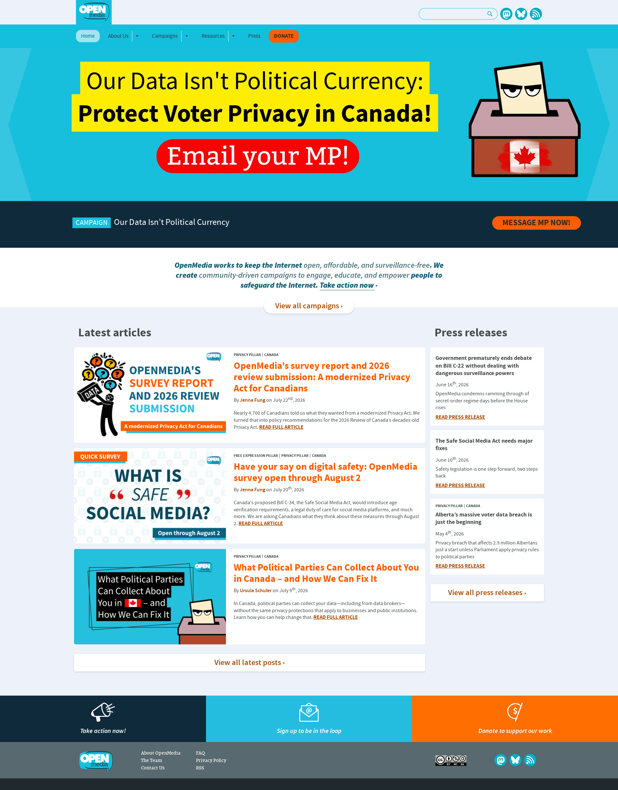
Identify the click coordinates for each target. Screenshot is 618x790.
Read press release (460, 417)
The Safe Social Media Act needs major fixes (484, 444)
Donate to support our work (515, 731)
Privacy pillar (247, 355)
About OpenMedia (161, 753)
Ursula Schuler (256, 590)
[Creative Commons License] (450, 760)
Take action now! (103, 731)
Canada (271, 355)
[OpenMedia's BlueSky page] (521, 14)
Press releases (471, 333)
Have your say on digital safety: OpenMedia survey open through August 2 (325, 472)
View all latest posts (247, 663)
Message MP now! (536, 222)
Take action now (347, 285)
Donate (284, 36)
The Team (151, 760)
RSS (200, 768)
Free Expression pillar (256, 455)
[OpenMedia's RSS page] (536, 14)
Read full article (281, 427)
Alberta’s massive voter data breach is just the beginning (483, 518)
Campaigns (165, 36)
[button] (16, 124)
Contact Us (153, 768)
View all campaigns (307, 306)
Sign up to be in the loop (309, 731)
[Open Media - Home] (93, 12)
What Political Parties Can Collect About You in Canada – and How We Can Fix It (326, 573)
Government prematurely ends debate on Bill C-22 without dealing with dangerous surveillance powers (483, 365)
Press (254, 36)
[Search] (490, 14)
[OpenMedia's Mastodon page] (506, 14)
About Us (118, 36)
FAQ (200, 753)
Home (88, 36)
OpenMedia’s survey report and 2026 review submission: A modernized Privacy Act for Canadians (322, 377)
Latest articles (114, 333)
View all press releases (485, 593)
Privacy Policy (211, 760)
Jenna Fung (252, 400)
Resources (213, 36)
